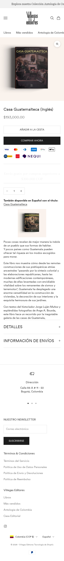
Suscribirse (16, 440)
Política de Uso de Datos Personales (25, 467)
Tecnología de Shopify (44, 544)
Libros (7, 32)
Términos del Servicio (16, 460)
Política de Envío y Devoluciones (23, 473)
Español (46, 536)
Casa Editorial (12, 516)
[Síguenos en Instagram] (5, 526)
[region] (32, 384)
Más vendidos (24, 32)
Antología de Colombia (18, 509)
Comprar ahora (32, 140)
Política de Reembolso (17, 479)
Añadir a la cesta (32, 129)
